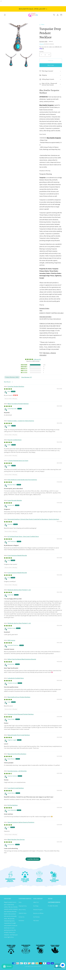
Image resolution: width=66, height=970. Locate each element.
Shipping (41, 44)
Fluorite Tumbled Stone (14, 440)
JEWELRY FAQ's (22, 913)
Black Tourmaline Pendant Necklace (18, 403)
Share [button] (42, 24)
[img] (33, 359)
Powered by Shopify (37, 966)
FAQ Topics (36, 920)
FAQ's (20, 902)
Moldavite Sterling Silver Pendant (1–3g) (19, 590)
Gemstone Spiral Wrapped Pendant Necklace (21, 714)
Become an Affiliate (38, 913)
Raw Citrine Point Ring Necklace (17, 754)
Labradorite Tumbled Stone (16, 678)
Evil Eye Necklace (13, 805)
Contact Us (21, 917)
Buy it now (51, 65)
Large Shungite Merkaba (15, 500)
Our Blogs (35, 906)
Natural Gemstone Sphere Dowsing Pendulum (21, 822)
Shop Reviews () (26, 377)
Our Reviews (36, 917)
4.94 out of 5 (37, 359)
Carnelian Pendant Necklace (16, 386)
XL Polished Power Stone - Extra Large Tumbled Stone (23, 536)
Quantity (41, 51)
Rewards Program (38, 909)
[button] (5, 15)
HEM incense (11, 640)
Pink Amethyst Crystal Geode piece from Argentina (22, 479)
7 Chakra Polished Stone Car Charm (18, 460)
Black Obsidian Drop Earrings (16, 839)
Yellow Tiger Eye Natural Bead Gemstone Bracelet (22, 659)
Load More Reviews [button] (33, 859)
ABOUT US (36, 902)
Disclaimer (21, 920)
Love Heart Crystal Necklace (16, 788)
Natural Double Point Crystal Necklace (19, 735)
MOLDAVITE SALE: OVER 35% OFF (32, 9)
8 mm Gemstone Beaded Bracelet (17, 555)
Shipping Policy (23, 906)
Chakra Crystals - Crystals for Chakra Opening (21, 421)
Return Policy (22, 909)
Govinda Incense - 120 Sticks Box (17, 771)
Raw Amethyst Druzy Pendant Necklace (19, 697)
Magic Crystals (30, 966)
